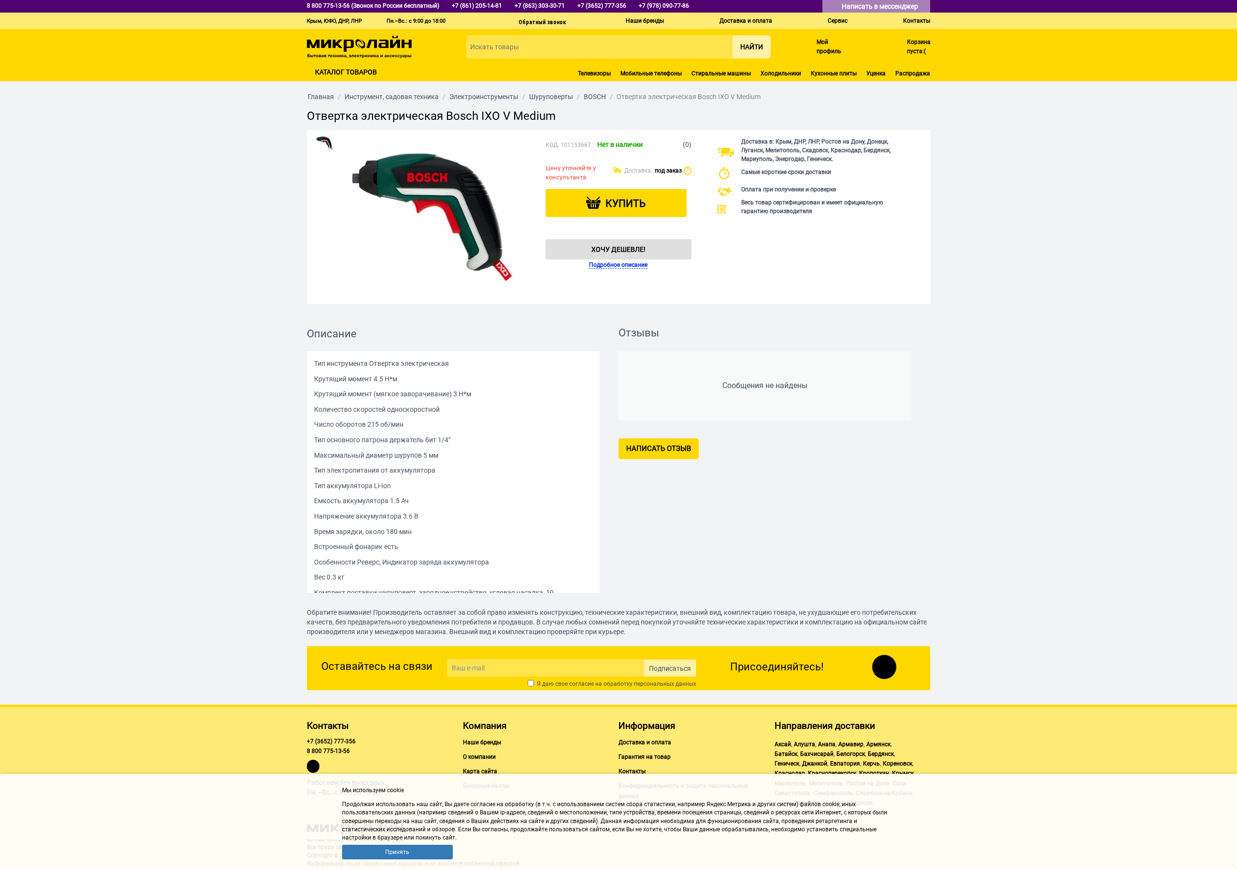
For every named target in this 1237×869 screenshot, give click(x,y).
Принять (397, 852)
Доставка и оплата (745, 20)
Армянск (878, 744)
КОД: (552, 145)
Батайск (786, 754)
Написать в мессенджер (881, 6)
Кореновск (897, 763)
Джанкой (814, 763)
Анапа (826, 744)
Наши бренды (645, 20)
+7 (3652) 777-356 (331, 741)
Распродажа (912, 73)
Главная (321, 97)
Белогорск (850, 754)
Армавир (850, 744)
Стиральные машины (721, 73)
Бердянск (881, 754)
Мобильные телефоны (651, 73)
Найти (751, 47)
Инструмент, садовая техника (392, 97)
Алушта (804, 744)
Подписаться (670, 668)
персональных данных (665, 684)
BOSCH (595, 97)
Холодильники (781, 73)
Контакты (916, 20)
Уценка (876, 73)
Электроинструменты (483, 97)
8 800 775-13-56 (328, 751)
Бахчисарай (817, 754)
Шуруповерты (551, 97)
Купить (625, 203)
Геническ (787, 763)
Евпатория (845, 763)
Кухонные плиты (834, 73)
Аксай (783, 744)
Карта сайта (480, 771)
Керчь (871, 763)
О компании (479, 756)
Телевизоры (594, 73)
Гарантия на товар (644, 756)
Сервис (838, 20)
